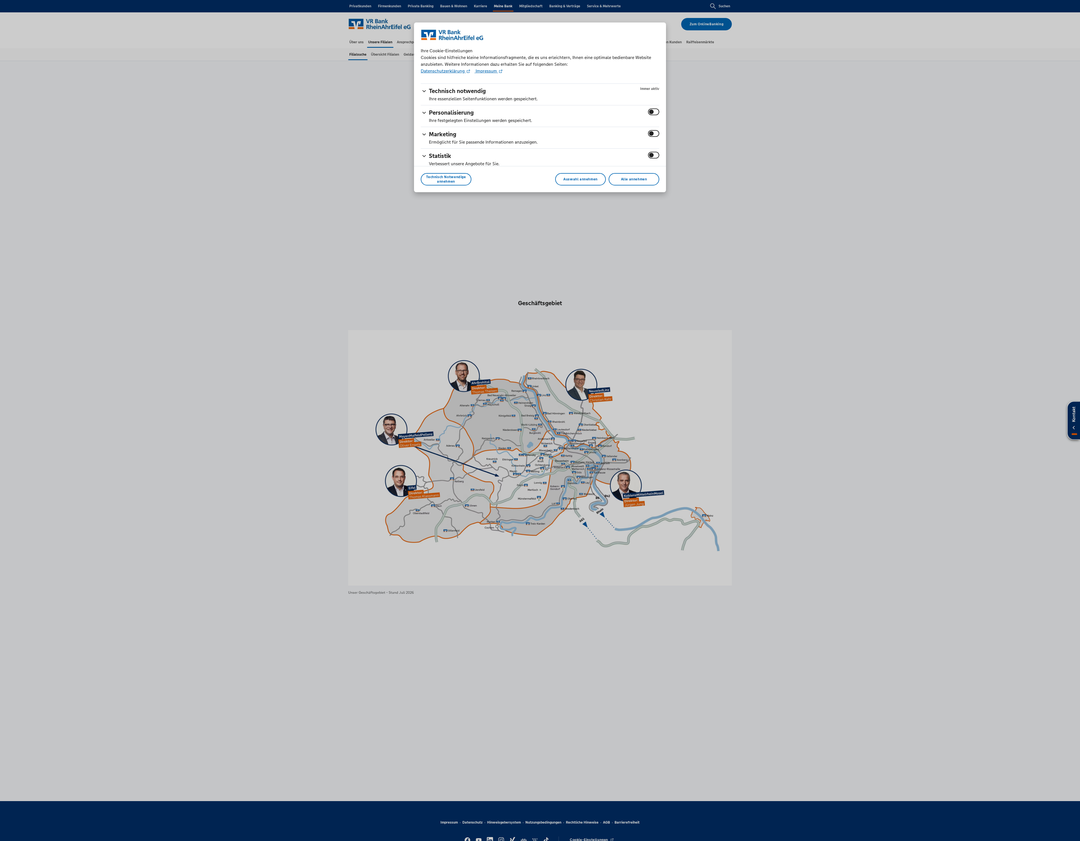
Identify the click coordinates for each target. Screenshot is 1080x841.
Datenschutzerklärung (443, 71)
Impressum (486, 71)
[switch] (653, 111)
